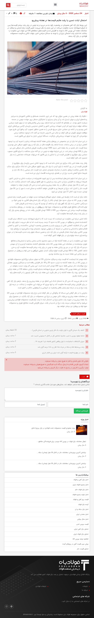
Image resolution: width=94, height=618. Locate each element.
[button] (55, 5)
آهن (62, 203)
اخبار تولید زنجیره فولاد (80, 494)
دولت (79, 126)
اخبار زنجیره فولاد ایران (80, 485)
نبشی (41, 250)
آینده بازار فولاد (83, 504)
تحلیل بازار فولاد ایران (81, 534)
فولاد (59, 235)
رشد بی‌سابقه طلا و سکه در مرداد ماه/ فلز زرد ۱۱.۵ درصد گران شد (61, 347)
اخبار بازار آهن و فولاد (80, 480)
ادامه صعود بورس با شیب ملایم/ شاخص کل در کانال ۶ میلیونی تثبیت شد (57, 336)
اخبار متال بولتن (82, 519)
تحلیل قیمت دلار (82, 549)
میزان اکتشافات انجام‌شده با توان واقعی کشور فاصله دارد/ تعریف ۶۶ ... (59, 341)
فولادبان (84, 111)
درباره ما (85, 590)
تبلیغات (85, 586)
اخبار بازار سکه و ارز (81, 509)
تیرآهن (35, 250)
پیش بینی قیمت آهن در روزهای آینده (75, 544)
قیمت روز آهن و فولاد (80, 499)
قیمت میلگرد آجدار (79, 314)
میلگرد (70, 222)
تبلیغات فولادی (40, 586)
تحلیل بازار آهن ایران (81, 529)
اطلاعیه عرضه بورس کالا (80, 539)
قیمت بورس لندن (82, 524)
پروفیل (40, 207)
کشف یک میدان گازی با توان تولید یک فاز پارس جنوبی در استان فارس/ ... (57, 330)
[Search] (8, 5)
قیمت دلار (46, 144)
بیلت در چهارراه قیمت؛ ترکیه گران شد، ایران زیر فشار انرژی (63, 353)
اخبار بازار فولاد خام (81, 489)
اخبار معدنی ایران (82, 514)
